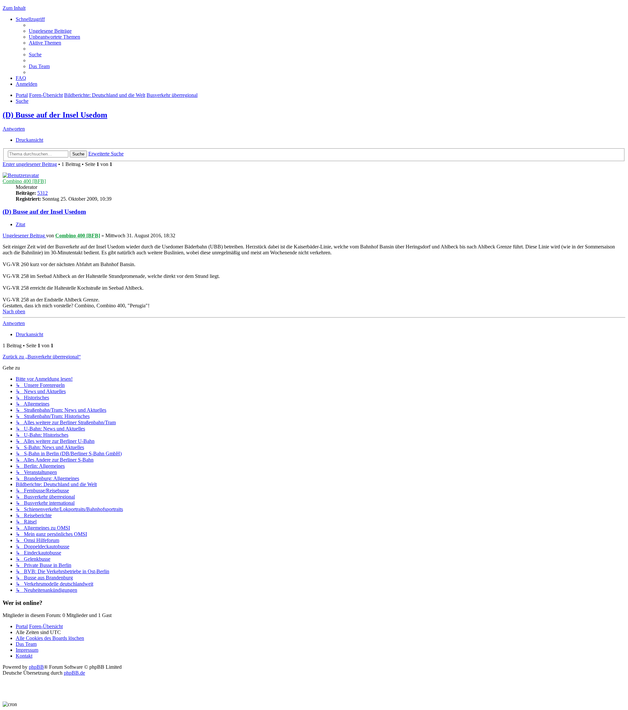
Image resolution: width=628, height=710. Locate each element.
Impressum (27, 650)
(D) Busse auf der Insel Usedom (55, 115)
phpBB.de (74, 673)
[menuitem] (50, 31)
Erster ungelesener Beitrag (30, 164)
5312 (42, 193)
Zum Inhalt (14, 8)
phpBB (36, 667)
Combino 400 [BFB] (24, 181)
